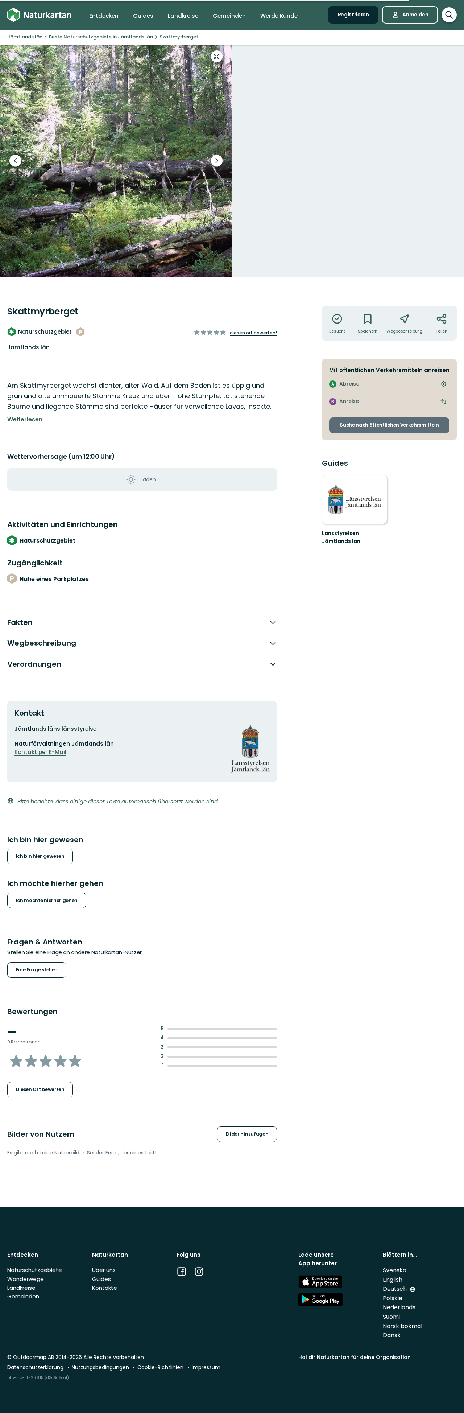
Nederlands (399, 1307)
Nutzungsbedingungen (101, 1367)
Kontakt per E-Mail (40, 752)
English (392, 1280)
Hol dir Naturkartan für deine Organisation (354, 1357)
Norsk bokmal (402, 1326)
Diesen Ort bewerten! (253, 333)
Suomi (391, 1317)
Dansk (392, 1335)
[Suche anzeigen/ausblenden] (449, 14)
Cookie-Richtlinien (161, 1367)
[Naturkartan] (39, 15)
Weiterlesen (24, 420)
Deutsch (395, 1289)
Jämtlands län (28, 347)
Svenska (394, 1270)
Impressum (206, 1367)
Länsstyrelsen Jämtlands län (341, 537)
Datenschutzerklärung (36, 1367)
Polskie (392, 1298)
